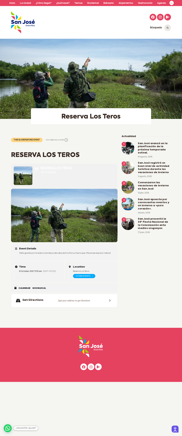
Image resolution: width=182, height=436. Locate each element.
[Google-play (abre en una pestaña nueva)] (167, 17)
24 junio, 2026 (144, 213)
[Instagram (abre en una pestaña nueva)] (160, 17)
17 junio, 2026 (144, 232)
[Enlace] (171, 3)
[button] (8, 428)
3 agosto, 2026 (145, 176)
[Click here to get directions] (109, 300)
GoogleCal (39, 288)
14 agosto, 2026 (145, 157)
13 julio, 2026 (143, 193)
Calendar (24, 288)
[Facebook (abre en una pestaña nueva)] (153, 17)
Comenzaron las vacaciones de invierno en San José (153, 185)
